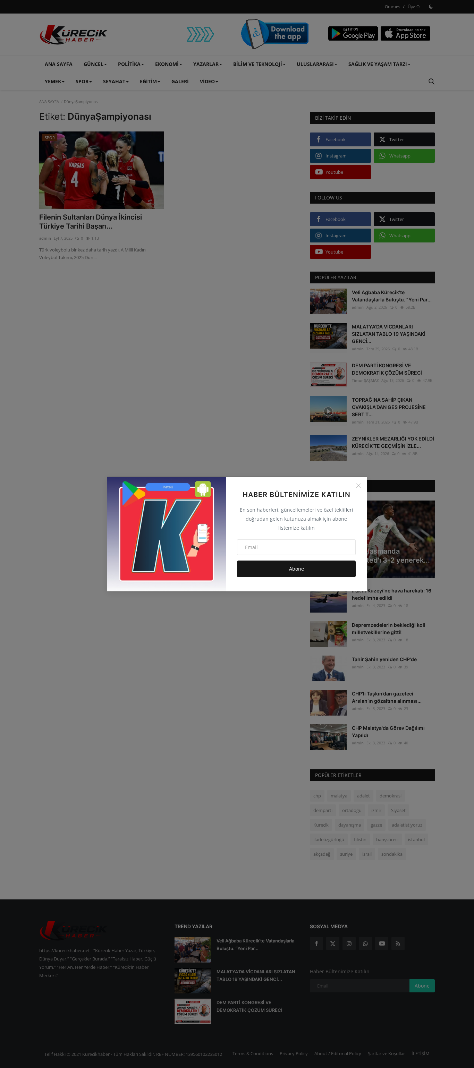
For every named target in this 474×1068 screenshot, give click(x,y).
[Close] (358, 485)
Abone (296, 568)
